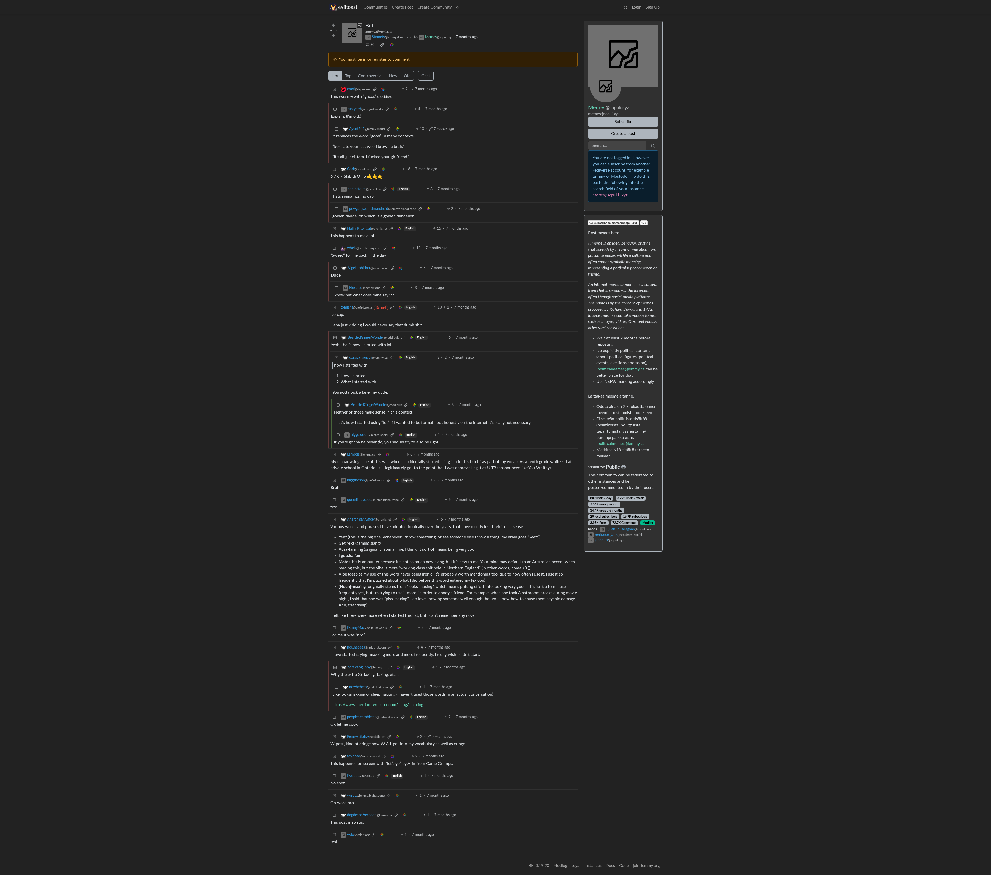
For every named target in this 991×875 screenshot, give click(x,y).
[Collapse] (334, 89)
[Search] (625, 7)
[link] (382, 45)
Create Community (434, 7)
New (393, 76)
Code (624, 866)
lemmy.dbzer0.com (379, 32)
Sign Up (652, 7)
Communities (376, 7)
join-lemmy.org (646, 866)
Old (407, 76)
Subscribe (623, 122)
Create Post (402, 7)
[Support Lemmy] (457, 7)
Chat (425, 76)
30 (372, 45)
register (379, 59)
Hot (335, 76)
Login (636, 7)
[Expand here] (352, 33)
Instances (593, 866)
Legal (575, 866)
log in (361, 59)
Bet (369, 25)
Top (348, 76)
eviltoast (347, 7)
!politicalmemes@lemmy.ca (620, 369)
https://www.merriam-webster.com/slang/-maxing (377, 705)
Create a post (623, 134)
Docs (610, 866)
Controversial (370, 76)
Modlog (647, 522)
